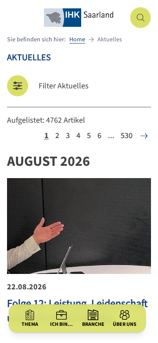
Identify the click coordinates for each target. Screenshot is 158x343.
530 (127, 135)
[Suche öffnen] (140, 17)
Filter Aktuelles (64, 85)
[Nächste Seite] (144, 135)
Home (77, 39)
